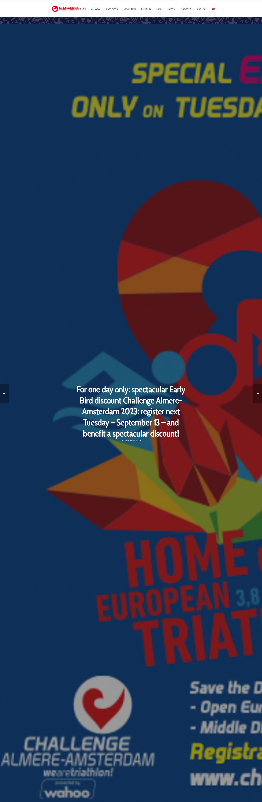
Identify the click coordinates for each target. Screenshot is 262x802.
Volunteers (130, 8)
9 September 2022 (131, 440)
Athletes (95, 8)
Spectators (112, 8)
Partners (146, 8)
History (171, 8)
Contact (202, 8)
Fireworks (186, 8)
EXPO (159, 8)
